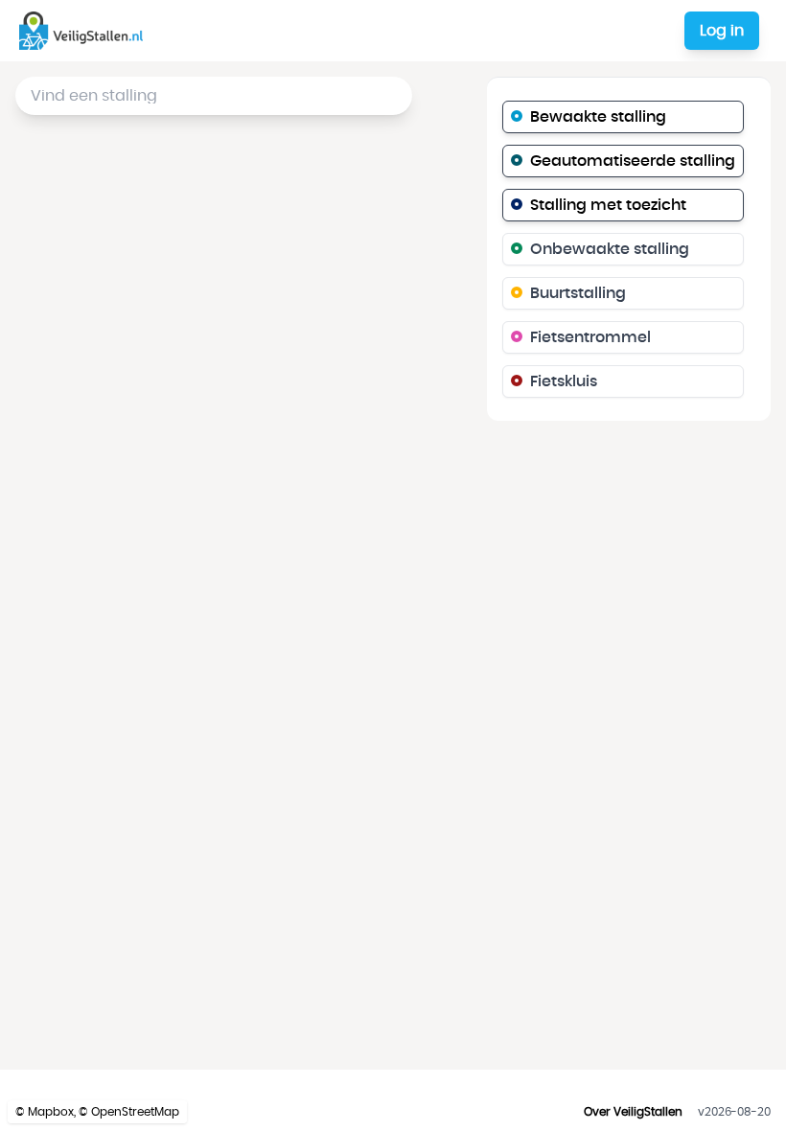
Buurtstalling (578, 293)
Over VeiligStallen (633, 1112)
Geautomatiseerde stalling (632, 161)
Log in (722, 30)
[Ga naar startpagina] (84, 31)
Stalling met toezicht (608, 205)
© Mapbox (44, 1112)
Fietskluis (563, 381)
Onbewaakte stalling (609, 249)
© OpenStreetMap (129, 1112)
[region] (393, 565)
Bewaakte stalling (598, 117)
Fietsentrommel (590, 337)
